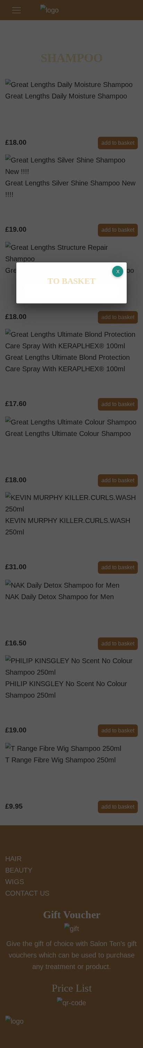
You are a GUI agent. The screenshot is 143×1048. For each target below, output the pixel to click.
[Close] (117, 271)
